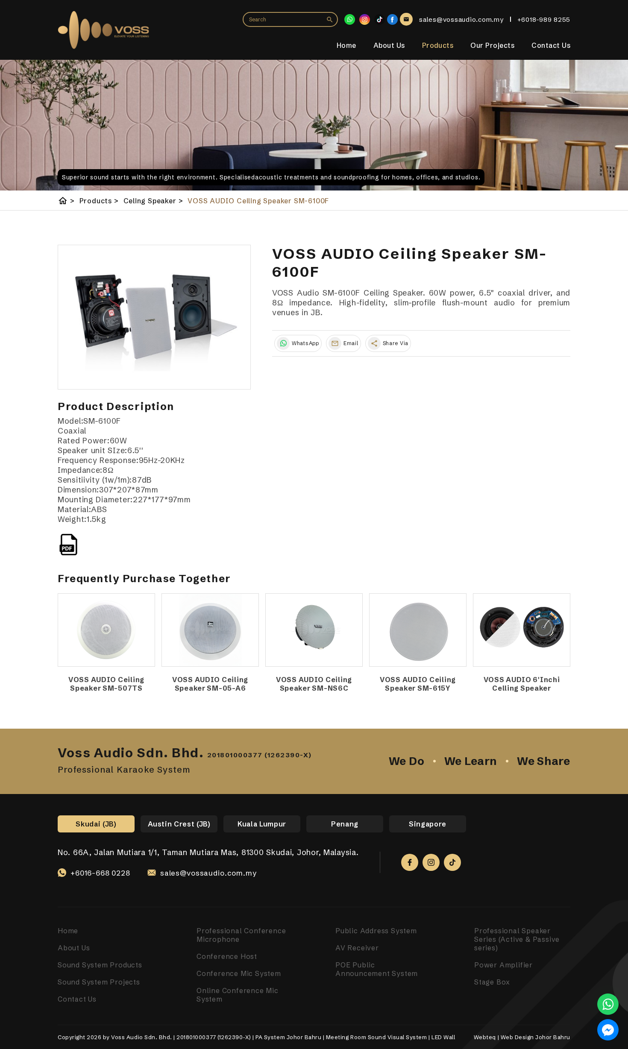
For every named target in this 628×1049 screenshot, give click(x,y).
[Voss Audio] (392, 19)
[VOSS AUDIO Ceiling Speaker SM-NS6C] (314, 630)
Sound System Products (100, 965)
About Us (389, 45)
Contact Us (550, 45)
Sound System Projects (99, 982)
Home (346, 45)
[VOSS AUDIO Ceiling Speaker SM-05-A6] (210, 630)
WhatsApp (305, 343)
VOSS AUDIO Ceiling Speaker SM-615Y (418, 683)
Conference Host (227, 956)
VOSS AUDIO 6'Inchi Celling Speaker (522, 683)
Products (438, 45)
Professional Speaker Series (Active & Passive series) (517, 939)
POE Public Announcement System (376, 969)
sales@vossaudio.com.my (208, 872)
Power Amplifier (503, 965)
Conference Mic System (239, 973)
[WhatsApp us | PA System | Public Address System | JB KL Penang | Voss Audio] (608, 1004)
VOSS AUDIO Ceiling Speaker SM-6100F (258, 200)
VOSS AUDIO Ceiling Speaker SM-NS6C (314, 683)
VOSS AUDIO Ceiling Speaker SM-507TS (106, 683)
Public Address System (376, 930)
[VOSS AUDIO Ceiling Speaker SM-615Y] (418, 630)
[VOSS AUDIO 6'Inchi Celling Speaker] (521, 630)
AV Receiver (357, 948)
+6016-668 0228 (100, 872)
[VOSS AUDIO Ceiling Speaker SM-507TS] (106, 630)
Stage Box (492, 982)
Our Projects (492, 45)
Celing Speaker (153, 200)
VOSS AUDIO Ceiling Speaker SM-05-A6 (210, 683)
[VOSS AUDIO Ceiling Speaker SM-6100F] (154, 317)
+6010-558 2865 (100, 882)
